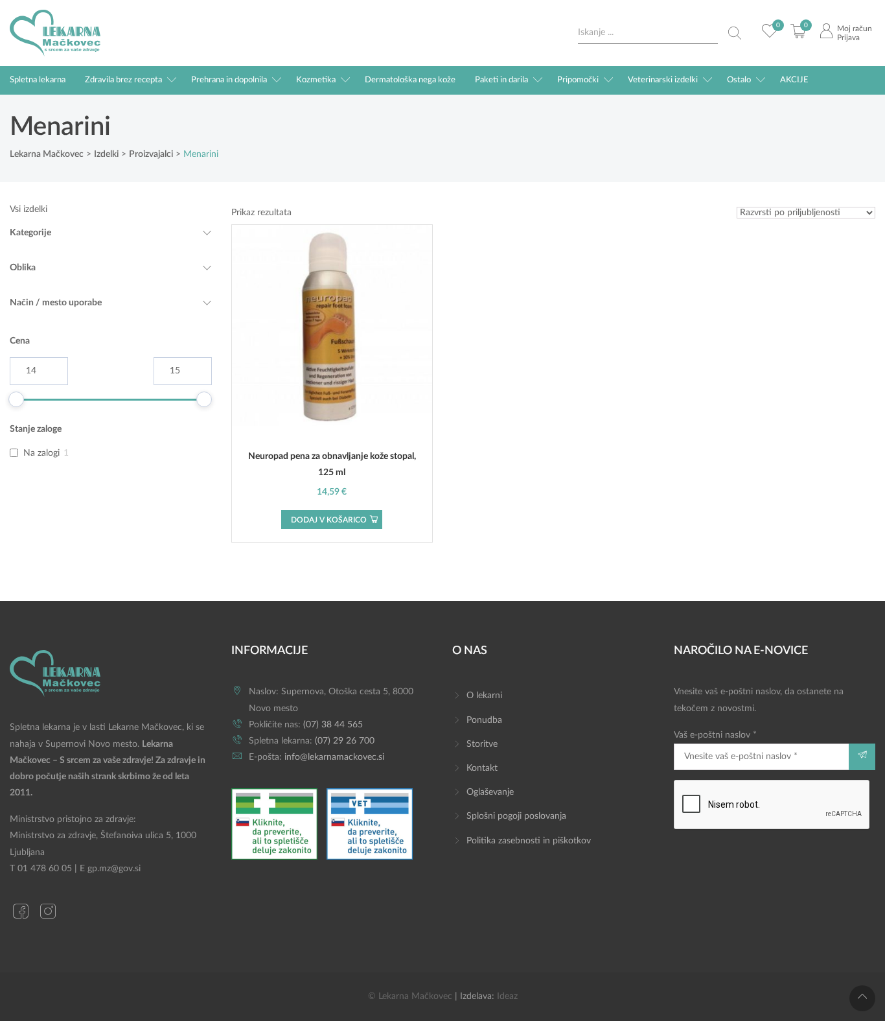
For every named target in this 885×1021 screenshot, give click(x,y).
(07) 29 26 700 (344, 740)
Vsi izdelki (28, 209)
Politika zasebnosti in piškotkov (528, 840)
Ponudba (484, 720)
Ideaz (507, 996)
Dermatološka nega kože (410, 80)
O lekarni (484, 695)
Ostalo (739, 80)
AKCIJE (794, 80)
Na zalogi (41, 453)
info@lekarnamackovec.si (334, 757)
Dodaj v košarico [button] (329, 520)
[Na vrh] (862, 998)
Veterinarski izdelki (663, 80)
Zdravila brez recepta (123, 80)
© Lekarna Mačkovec (410, 996)
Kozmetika (316, 80)
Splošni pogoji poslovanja (516, 816)
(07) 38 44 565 (333, 724)
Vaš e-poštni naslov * (715, 735)
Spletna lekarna (37, 80)
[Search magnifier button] (735, 33)
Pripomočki (578, 80)
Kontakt (482, 768)
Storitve (482, 744)
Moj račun (854, 28)
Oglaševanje (490, 792)
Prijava (848, 37)
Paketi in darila (501, 80)
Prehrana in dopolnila (229, 80)
